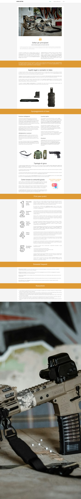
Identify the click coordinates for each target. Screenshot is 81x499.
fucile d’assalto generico (51, 128)
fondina (28, 142)
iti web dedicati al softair (37, 182)
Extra (64, 1)
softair (20, 76)
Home (50, 1)
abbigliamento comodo (49, 206)
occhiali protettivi (30, 119)
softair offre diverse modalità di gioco (25, 165)
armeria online (56, 132)
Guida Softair (19, 1)
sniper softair (35, 222)
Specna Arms (54, 126)
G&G (51, 126)
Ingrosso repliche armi (57, 1)
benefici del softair (44, 52)
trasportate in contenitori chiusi (47, 79)
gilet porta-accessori (24, 142)
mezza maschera (21, 128)
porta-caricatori (32, 142)
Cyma (57, 126)
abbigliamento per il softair (23, 135)
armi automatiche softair (44, 223)
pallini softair (21, 121)
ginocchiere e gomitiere (22, 129)
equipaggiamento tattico (41, 173)
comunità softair (21, 189)
